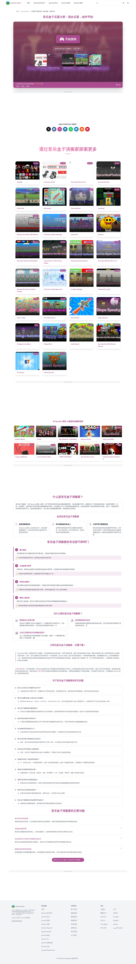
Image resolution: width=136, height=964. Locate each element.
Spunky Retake (46, 932)
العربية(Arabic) (118, 928)
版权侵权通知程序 (17, 921)
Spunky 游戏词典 (47, 943)
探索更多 (74, 920)
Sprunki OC (45, 939)
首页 (28, 3)
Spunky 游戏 (78, 3)
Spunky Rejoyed (46, 928)
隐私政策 (74, 913)
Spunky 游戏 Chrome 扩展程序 (21, 918)
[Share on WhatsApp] (71, 129)
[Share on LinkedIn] (65, 129)
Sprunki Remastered (48, 950)
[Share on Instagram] (59, 129)
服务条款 (74, 917)
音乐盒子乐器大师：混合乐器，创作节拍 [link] (43, 11)
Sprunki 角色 (45, 935)
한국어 (103, 920)
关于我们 (74, 935)
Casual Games (25, 11)
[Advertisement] (68, 106)
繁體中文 (103, 913)
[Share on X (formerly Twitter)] (48, 129)
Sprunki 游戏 (65, 3)
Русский (103, 928)
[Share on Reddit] (82, 129)
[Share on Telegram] (76, 129)
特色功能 (74, 924)
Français (116, 917)
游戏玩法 (74, 928)
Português (104, 924)
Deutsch (103, 917)
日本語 (115, 913)
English (103, 909)
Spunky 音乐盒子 (39, 3)
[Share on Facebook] (54, 129)
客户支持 (74, 909)
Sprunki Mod (53, 3)
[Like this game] (117, 85)
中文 (114, 909)
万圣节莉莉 (19, 669)
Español (116, 920)
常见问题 (74, 932)
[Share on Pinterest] (87, 129)
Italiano (115, 924)
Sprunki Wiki (45, 946)
